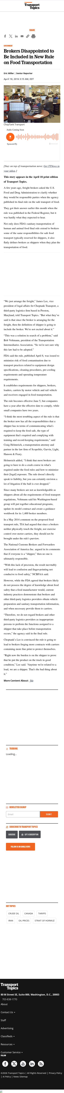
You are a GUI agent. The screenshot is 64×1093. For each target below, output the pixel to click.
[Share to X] (10, 36)
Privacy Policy (55, 1073)
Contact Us (7, 1012)
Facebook (5, 1064)
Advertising (7, 1028)
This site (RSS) (41, 1064)
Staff (3, 1020)
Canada (28, 913)
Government (8, 46)
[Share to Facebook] (5, 36)
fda (31, 680)
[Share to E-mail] (22, 36)
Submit (49, 814)
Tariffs (42, 913)
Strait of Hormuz (44, 920)
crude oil (13, 913)
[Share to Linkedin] (16, 36)
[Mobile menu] (3, 4)
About (4, 1004)
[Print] (33, 36)
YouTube (23, 1064)
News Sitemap (20, 1076)
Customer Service (11, 1052)
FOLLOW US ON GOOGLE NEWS (20, 846)
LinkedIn (32, 1064)
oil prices (24, 920)
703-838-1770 (9, 999)
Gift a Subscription (31, 834)
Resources (7, 1044)
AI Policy (7, 1076)
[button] (27, 36)
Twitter (14, 1064)
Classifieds (7, 1036)
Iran (10, 920)
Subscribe (11, 834)
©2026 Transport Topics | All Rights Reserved (23, 1073)
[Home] (32, 6)
